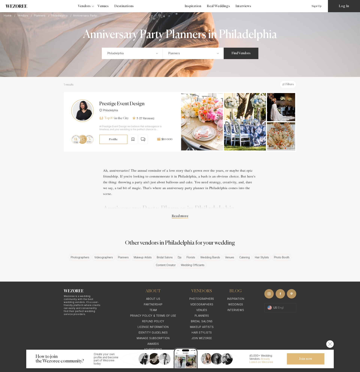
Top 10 (108, 118)
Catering (244, 257)
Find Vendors (241, 53)
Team (153, 310)
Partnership (153, 304)
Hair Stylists (262, 257)
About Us (153, 298)
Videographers (103, 257)
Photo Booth (281, 257)
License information (153, 326)
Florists (191, 257)
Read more (180, 216)
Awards (153, 343)
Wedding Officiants (192, 265)
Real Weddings (218, 6)
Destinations (124, 6)
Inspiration (193, 6)
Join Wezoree (201, 338)
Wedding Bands (210, 257)
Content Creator (166, 265)
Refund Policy (153, 321)
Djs (180, 257)
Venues (103, 6)
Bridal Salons (165, 257)
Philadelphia (59, 15)
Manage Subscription (153, 338)
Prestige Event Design (122, 103)
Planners (40, 15)
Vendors (23, 15)
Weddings (235, 304)
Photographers (80, 257)
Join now (305, 359)
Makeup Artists (143, 257)
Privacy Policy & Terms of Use (153, 315)
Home (8, 15)
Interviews (243, 6)
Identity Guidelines (153, 332)
